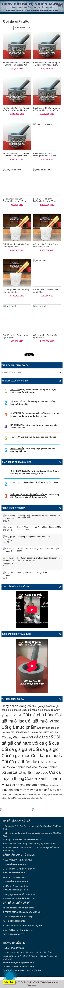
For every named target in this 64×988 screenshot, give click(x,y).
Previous (2, 809)
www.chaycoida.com (24, 966)
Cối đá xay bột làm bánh (27, 785)
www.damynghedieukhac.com (20, 898)
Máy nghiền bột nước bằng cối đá (27, 794)
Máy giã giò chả (38, 789)
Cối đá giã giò (45, 749)
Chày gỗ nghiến (40, 706)
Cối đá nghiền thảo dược (30, 772)
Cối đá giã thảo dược (21, 761)
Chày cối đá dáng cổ (16, 706)
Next (61, 809)
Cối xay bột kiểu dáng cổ (15, 732)
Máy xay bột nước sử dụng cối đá (32, 572)
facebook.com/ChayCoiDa (27, 970)
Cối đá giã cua (45, 743)
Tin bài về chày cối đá (13, 508)
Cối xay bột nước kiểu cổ (44, 732)
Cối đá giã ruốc (15, 755)
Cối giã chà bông (38, 714)
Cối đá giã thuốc (46, 755)
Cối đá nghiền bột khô (21, 767)
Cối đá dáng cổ (40, 737)
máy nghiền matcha (51, 795)
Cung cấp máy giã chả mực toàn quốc (33, 537)
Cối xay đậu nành (14, 737)
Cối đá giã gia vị (16, 749)
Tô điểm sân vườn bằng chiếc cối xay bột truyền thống (30, 843)
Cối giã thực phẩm (18, 727)
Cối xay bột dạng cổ (48, 728)
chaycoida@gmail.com (22, 962)
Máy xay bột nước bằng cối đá (27, 798)
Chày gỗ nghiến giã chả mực (37, 709)
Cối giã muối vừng (42, 721)
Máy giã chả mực (13, 789)
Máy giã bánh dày (51, 785)
